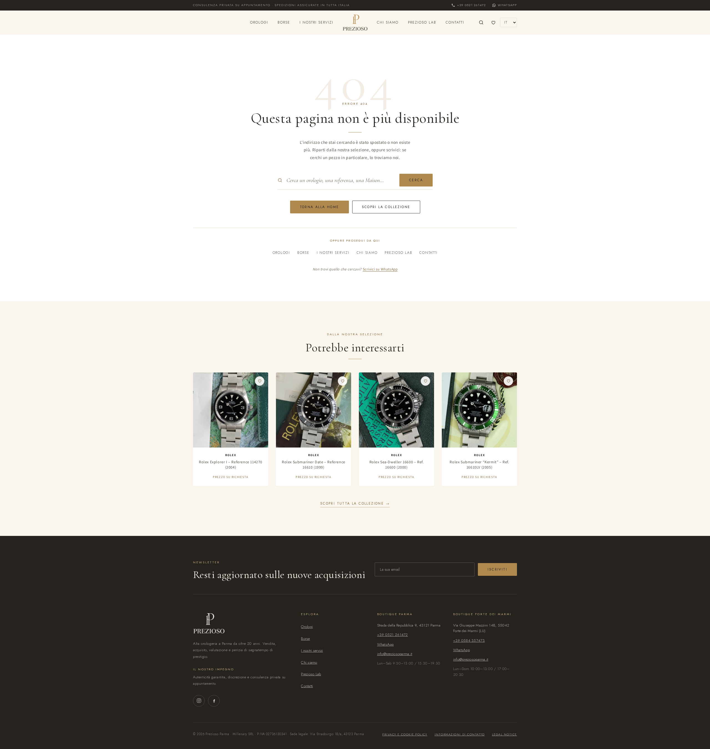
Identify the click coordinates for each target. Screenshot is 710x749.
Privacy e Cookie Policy (404, 734)
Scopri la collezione (386, 206)
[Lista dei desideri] (493, 22)
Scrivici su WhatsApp (380, 269)
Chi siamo (388, 22)
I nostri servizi (316, 22)
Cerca (416, 180)
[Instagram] (199, 701)
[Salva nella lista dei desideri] (259, 381)
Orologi (259, 22)
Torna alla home (319, 206)
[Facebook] (214, 701)
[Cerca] (481, 22)
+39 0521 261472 (392, 634)
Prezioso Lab (422, 22)
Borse (284, 22)
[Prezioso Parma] (355, 22)
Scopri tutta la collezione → (355, 503)
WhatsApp (385, 644)
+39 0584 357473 (469, 640)
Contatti (455, 22)
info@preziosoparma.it (394, 653)
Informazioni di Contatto (460, 734)
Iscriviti (497, 569)
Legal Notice (504, 734)
